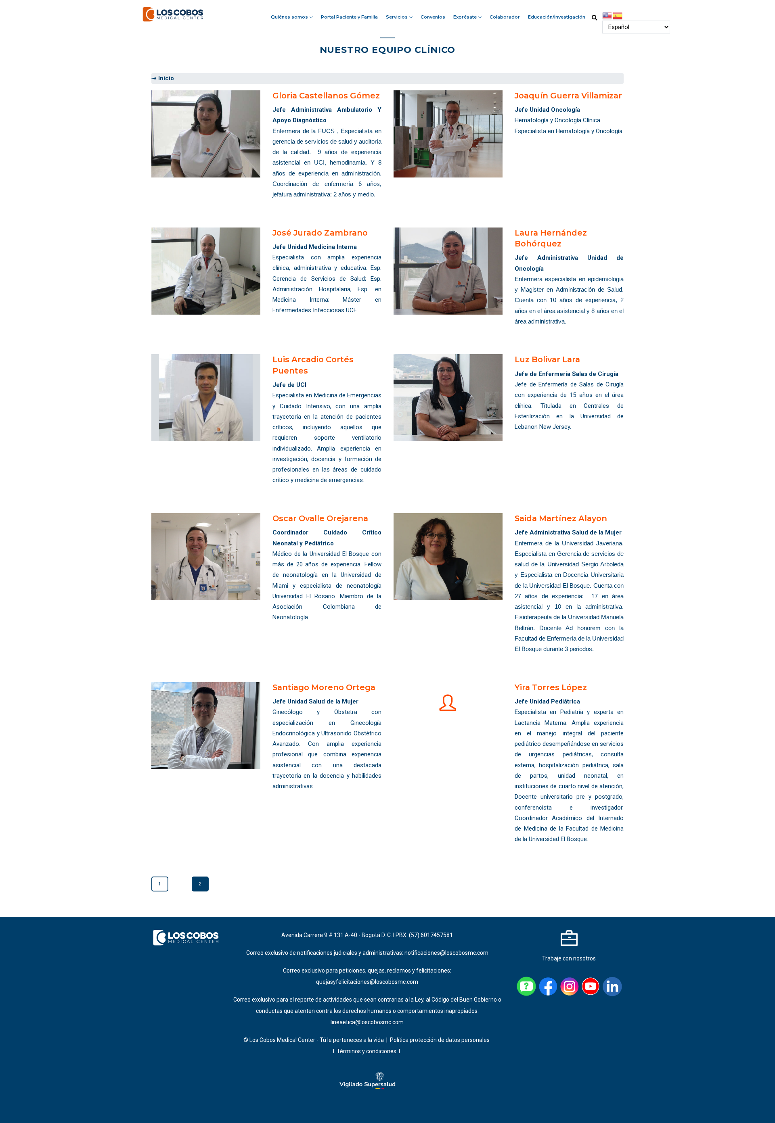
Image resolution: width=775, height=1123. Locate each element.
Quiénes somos (290, 17)
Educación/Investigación (556, 17)
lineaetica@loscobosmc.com (367, 1022)
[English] (607, 15)
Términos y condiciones (367, 1051)
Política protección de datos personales (440, 1040)
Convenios (433, 17)
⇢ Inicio (162, 78)
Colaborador (505, 17)
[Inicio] (173, 13)
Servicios (397, 17)
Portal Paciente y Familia (349, 17)
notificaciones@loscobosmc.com (446, 953)
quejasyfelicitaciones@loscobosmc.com (367, 982)
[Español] (618, 15)
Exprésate (465, 17)
